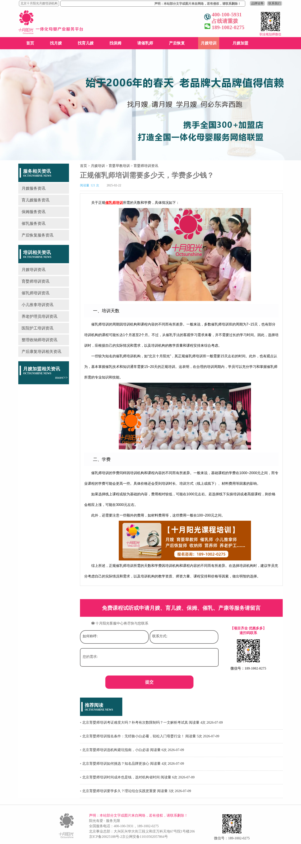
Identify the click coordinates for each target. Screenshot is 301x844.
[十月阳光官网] (50, 33)
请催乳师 (145, 43)
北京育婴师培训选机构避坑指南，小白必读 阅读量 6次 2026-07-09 (133, 750)
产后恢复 (177, 43)
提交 (149, 682)
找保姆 (115, 43)
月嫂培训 (209, 43)
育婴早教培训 (119, 166)
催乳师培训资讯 (35, 293)
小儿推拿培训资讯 (37, 305)
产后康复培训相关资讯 (41, 351)
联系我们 (274, 3)
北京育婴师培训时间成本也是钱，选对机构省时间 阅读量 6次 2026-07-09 (138, 777)
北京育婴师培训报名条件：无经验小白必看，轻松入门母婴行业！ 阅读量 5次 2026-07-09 (150, 736)
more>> (61, 377)
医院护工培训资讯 (37, 328)
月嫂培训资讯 (33, 269)
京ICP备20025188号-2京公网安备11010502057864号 (128, 836)
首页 (30, 43)
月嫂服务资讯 (33, 188)
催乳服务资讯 (33, 223)
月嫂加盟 (240, 43)
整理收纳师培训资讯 (39, 340)
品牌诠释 (257, 3)
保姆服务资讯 (33, 212)
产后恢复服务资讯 (37, 235)
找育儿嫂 (86, 43)
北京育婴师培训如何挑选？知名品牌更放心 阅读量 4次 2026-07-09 (133, 763)
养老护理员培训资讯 (39, 316)
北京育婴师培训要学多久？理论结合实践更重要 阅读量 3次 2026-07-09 (136, 791)
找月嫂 (56, 43)
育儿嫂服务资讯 (35, 200)
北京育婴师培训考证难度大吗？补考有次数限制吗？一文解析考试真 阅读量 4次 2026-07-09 (152, 722)
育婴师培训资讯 (35, 281)
